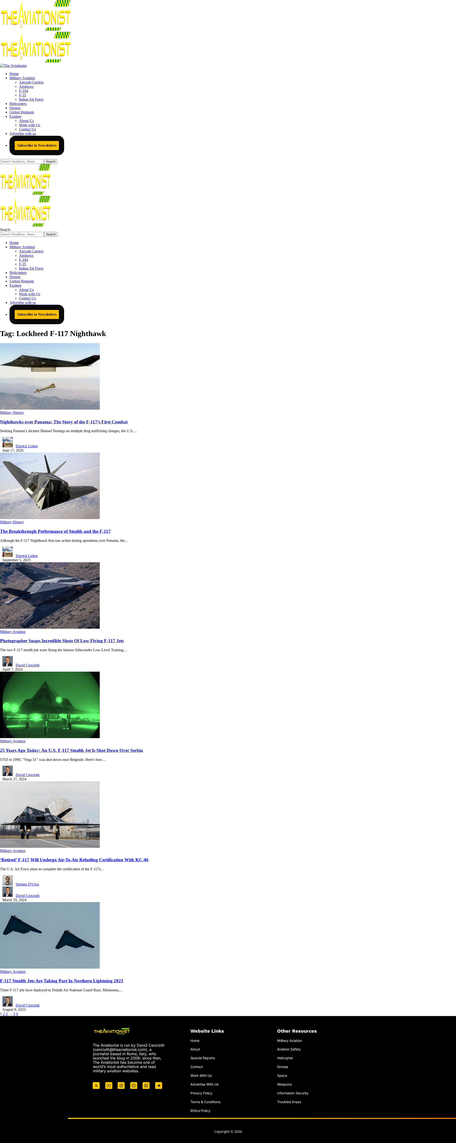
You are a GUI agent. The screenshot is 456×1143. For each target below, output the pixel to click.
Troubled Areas (289, 1102)
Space (282, 1075)
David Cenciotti (27, 665)
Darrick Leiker (27, 446)
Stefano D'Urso (27, 884)
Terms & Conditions (205, 1102)
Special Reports (202, 1058)
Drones (282, 1067)
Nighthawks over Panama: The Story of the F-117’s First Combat (64, 421)
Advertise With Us (204, 1084)
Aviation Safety (289, 1049)
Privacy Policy (201, 1093)
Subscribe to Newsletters (37, 145)
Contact (196, 1067)
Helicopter (285, 1058)
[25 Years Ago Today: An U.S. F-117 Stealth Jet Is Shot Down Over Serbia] (50, 737)
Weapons (284, 1084)
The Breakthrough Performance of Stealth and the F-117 (55, 531)
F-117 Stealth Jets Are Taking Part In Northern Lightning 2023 (61, 980)
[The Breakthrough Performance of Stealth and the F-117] (50, 518)
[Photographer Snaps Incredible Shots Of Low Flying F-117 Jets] (50, 627)
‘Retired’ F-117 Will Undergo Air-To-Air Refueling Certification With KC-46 (74, 859)
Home (195, 1041)
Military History (12, 413)
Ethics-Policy (200, 1111)
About (195, 1049)
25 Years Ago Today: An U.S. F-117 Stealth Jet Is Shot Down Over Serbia (71, 750)
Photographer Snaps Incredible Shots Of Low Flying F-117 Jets (62, 640)
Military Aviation (12, 632)
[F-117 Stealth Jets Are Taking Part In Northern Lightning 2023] (50, 967)
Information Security (293, 1093)
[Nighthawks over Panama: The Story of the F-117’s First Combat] (50, 408)
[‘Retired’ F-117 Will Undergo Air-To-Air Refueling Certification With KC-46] (50, 846)
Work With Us (201, 1075)
